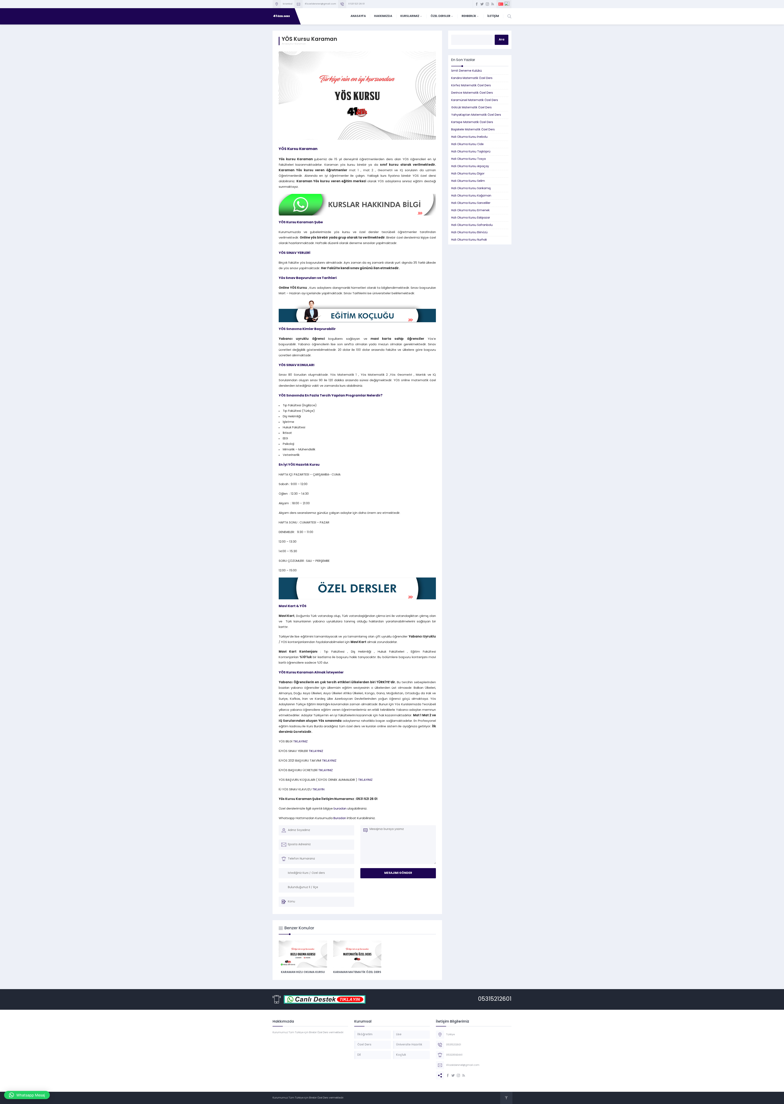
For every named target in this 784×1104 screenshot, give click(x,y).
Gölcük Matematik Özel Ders (471, 107)
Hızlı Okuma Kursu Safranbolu (472, 225)
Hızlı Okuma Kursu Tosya (468, 159)
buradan (340, 808)
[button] (27, 1095)
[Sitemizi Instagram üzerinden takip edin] (487, 4)
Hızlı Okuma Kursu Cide (467, 144)
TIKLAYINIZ (300, 741)
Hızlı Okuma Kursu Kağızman (471, 195)
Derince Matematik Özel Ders (472, 92)
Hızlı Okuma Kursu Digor (467, 173)
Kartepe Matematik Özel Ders (472, 122)
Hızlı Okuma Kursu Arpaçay (470, 166)
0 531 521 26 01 (356, 4)
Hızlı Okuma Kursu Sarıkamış (471, 188)
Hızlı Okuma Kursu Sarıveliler (470, 203)
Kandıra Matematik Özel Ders (471, 78)
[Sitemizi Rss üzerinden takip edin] (492, 4)
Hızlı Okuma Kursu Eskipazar (470, 217)
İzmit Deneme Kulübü (466, 70)
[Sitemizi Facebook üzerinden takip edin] (476, 4)
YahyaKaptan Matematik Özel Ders (476, 115)
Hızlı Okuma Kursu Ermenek (470, 210)
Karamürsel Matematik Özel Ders (474, 100)
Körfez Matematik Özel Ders (471, 85)
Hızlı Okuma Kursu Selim (468, 181)
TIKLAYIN (318, 789)
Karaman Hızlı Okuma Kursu (303, 972)
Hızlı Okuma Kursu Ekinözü (469, 232)
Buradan (339, 818)
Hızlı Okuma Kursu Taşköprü (470, 151)
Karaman (300, 44)
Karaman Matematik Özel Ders (357, 972)
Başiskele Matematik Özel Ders (473, 129)
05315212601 (494, 999)
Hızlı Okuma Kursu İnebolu (469, 137)
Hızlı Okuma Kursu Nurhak (469, 239)
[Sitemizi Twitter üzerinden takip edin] (482, 4)
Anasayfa (287, 44)
